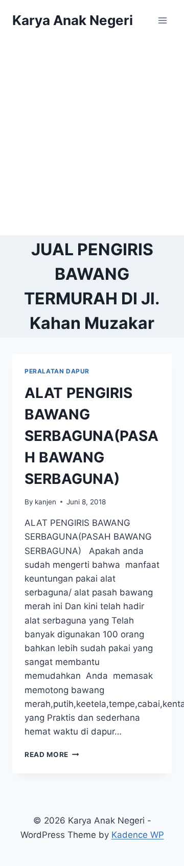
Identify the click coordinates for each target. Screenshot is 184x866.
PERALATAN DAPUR (57, 371)
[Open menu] (162, 20)
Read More (52, 754)
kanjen (45, 502)
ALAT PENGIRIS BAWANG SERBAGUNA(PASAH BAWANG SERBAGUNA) (91, 435)
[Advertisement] (92, 138)
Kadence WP (137, 835)
